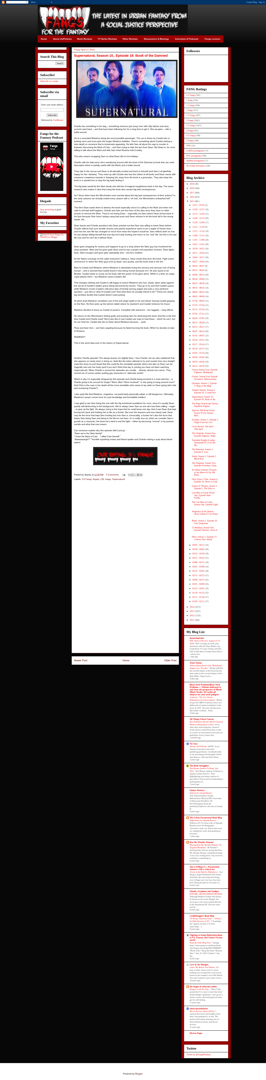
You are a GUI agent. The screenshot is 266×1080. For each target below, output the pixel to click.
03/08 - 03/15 (198, 562)
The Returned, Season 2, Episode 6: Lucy (202, 450)
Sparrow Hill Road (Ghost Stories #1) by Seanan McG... (203, 413)
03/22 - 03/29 (198, 553)
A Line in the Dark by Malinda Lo (204, 872)
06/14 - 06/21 (198, 327)
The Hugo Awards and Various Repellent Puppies (205, 404)
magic (108, 479)
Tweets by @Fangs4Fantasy (198, 1054)
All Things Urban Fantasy (202, 719)
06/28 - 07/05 (198, 318)
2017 (192, 193)
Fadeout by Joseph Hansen (201, 793)
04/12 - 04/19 (198, 366)
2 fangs (189, 110)
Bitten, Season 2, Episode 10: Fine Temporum (205, 522)
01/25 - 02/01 (198, 588)
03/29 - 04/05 (198, 549)
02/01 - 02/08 (198, 584)
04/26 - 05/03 (198, 357)
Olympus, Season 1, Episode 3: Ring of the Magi (204, 384)
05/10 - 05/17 (198, 349)
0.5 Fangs (190, 95)
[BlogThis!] (132, 474)
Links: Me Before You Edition (202, 967)
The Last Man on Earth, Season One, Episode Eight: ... (205, 504)
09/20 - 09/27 (198, 266)
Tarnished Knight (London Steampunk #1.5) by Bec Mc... (204, 443)
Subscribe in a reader (49, 81)
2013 (192, 611)
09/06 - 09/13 (198, 275)
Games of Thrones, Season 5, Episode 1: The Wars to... (204, 487)
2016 (192, 197)
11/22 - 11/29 (198, 227)
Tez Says (193, 744)
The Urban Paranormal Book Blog (206, 818)
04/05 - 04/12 (198, 545)
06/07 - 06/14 (198, 331)
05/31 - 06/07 (198, 335)
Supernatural (118, 479)
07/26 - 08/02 (198, 301)
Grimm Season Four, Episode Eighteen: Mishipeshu (205, 371)
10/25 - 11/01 (198, 244)
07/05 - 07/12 (198, 314)
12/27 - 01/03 (198, 205)
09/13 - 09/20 (198, 270)
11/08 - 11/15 (198, 235)
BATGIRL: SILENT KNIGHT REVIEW (206, 894)
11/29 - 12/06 (198, 222)
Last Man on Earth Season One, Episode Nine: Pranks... (203, 495)
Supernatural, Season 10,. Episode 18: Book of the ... (205, 398)
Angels (96, 479)
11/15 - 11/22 (198, 231)
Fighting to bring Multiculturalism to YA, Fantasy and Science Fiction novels (206, 937)
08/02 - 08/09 (198, 296)
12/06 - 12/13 (198, 218)
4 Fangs (189, 130)
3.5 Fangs (87, 479)
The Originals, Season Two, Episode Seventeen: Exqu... (205, 464)
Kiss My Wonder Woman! (202, 842)
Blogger (139, 1073)
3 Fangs (189, 120)
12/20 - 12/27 (198, 209)
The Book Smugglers (199, 766)
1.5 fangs (190, 105)
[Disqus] (125, 526)
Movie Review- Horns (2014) (202, 1011)
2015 (192, 201)
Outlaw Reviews (197, 790)
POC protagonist (193, 156)
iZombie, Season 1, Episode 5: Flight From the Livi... (205, 421)
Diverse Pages (196, 1033)
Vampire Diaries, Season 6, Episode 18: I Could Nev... (205, 391)
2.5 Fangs (190, 115)
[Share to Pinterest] (141, 474)
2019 (192, 184)
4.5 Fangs (190, 135)
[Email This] (129, 474)
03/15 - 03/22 (198, 558)
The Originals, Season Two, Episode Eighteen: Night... (204, 434)
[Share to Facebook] (138, 474)
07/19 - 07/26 (198, 305)
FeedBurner (58, 120)
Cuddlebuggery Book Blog (202, 916)
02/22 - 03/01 (198, 571)
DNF (188, 145)
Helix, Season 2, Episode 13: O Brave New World (204, 538)
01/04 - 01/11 (198, 601)
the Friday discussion (195, 166)
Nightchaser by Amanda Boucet (203, 820)
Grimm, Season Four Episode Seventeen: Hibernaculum (205, 377)
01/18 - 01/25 (198, 593)
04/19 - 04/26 (198, 362)
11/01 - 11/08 (198, 240)
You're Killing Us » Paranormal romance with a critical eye (204, 868)
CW (102, 479)
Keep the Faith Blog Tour (200, 943)
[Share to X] (135, 474)
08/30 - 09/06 (198, 279)
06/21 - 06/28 (198, 322)
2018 (192, 188)
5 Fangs (189, 140)
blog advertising (47, 209)
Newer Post (80, 660)
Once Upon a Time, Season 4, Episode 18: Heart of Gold (205, 480)
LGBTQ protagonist (195, 151)
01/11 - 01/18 (198, 597)
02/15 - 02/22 (198, 575)
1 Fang (189, 100)
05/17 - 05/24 (198, 344)
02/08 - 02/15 (198, 580)
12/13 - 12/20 (198, 214)
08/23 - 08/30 (198, 283)
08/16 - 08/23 (198, 288)
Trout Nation (196, 663)
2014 (192, 607)
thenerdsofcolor (197, 638)
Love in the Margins (199, 964)
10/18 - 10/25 (198, 248)
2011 (192, 620)
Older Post (170, 660)
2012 (192, 615)
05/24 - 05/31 (198, 340)
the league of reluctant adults (203, 986)
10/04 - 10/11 (198, 257)
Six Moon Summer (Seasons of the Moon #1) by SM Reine (204, 472)
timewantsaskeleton (199, 1008)
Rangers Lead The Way (199, 989)
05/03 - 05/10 (198, 353)
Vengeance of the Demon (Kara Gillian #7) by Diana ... (205, 514)
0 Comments (112, 474)
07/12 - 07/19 (198, 309)
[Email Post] (123, 474)
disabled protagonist (195, 161)
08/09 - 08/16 (198, 292)
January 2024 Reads (198, 746)
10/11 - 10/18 (198, 253)
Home (126, 660)
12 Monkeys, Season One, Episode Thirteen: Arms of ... (204, 530)
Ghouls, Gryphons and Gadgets (204, 891)
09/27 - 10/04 (198, 262)
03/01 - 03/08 (198, 567)
